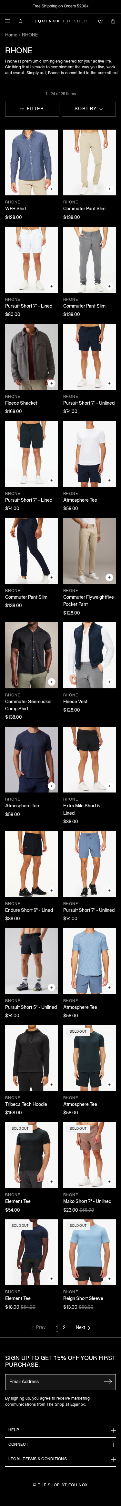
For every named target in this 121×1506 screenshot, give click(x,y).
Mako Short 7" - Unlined (87, 1202)
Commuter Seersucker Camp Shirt (28, 705)
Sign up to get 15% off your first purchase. (60, 1362)
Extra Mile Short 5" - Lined (83, 809)
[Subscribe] (108, 1381)
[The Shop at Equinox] (60, 21)
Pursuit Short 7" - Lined (28, 306)
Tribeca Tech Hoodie (26, 1105)
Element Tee (18, 1202)
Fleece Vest (75, 702)
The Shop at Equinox (63, 1485)
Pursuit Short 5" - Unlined (31, 1008)
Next (80, 1328)
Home (11, 35)
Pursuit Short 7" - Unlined (89, 403)
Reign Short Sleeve (83, 1299)
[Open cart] (113, 21)
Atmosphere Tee (80, 500)
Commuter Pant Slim (84, 209)
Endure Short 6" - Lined (29, 911)
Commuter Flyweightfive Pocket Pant (88, 601)
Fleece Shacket (21, 403)
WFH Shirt (15, 209)
